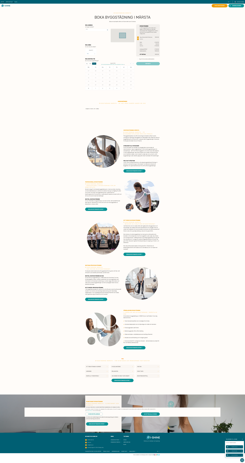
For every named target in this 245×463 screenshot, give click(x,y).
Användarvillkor (115, 451)
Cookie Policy (124, 451)
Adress (87, 29)
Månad (94, 63)
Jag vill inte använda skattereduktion (146, 59)
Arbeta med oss (9, 1)
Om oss (2, 1)
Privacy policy (106, 451)
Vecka (90, 63)
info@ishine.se (90, 445)
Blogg (16, 1)
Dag (86, 63)
